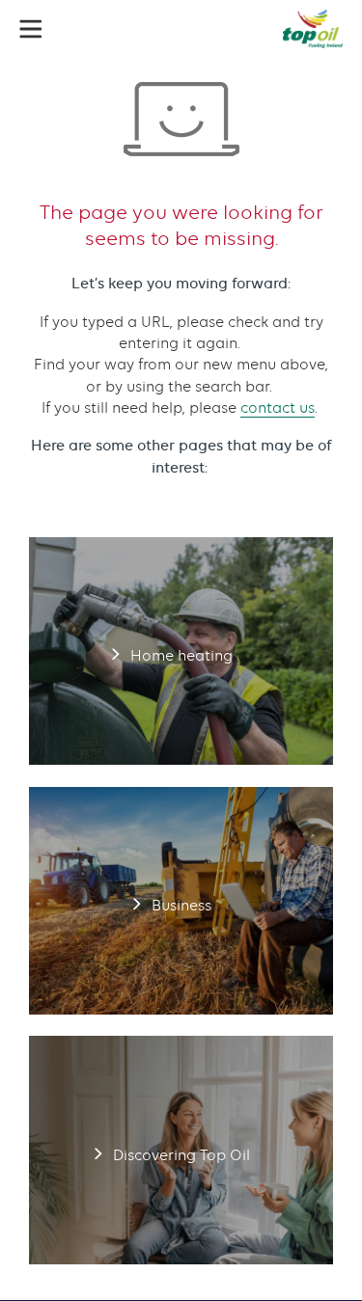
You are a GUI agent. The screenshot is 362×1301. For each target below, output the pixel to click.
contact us (277, 408)
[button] (30, 29)
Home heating (181, 651)
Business (181, 901)
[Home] (313, 29)
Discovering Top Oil (181, 1149)
